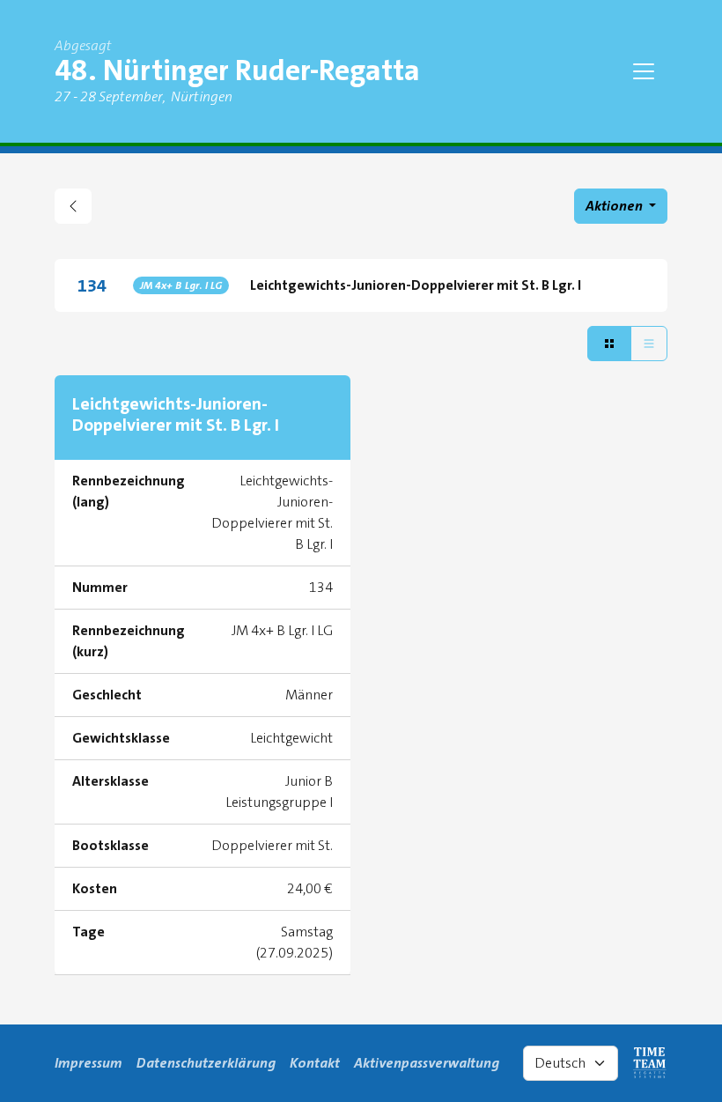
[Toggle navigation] (643, 71)
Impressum (88, 1063)
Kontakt (315, 1063)
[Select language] (570, 1063)
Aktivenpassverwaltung (426, 1063)
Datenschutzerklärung (206, 1063)
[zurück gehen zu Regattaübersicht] (73, 206)
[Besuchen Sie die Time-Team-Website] (649, 1063)
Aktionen (615, 205)
